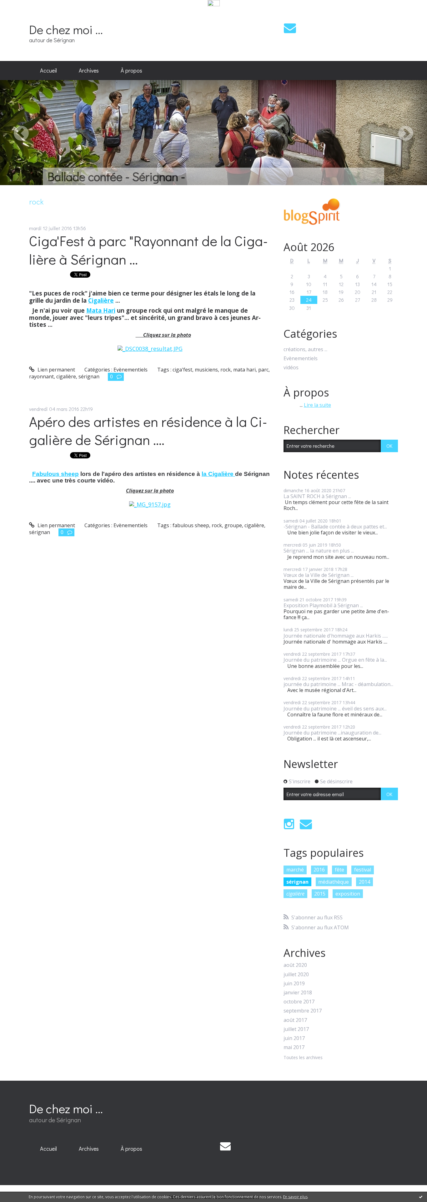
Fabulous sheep (55, 474)
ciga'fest (182, 369)
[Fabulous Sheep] (150, 504)
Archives (89, 70)
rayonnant (41, 376)
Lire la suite (317, 405)
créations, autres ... (305, 349)
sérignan (88, 376)
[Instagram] (289, 824)
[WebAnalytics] (214, 3)
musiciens (206, 369)
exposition (347, 893)
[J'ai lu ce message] (420, 1196)
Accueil (48, 70)
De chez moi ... (66, 29)
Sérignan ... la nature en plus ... (319, 550)
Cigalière (101, 300)
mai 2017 (294, 1047)
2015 (319, 893)
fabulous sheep (191, 525)
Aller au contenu (22, 13)
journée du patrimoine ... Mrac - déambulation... (338, 684)
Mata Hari (100, 310)
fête (339, 869)
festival (362, 869)
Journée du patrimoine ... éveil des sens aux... (335, 708)
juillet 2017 (296, 1029)
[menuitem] (48, 70)
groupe (233, 525)
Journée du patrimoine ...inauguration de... (332, 732)
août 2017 (295, 1020)
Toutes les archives (303, 1057)
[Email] (290, 28)
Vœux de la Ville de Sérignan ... (319, 575)
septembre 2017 (303, 1011)
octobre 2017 (299, 1002)
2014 (364, 881)
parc (263, 369)
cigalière (66, 376)
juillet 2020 (296, 974)
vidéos (291, 368)
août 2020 (295, 965)
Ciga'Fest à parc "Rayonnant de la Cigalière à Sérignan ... (148, 249)
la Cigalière (218, 474)
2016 (319, 869)
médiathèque (333, 881)
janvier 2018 (298, 993)
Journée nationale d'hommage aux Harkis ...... (336, 635)
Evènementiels (130, 369)
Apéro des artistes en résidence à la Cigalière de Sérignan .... (148, 430)
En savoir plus (295, 1196)
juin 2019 (294, 984)
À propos (131, 70)
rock (225, 369)
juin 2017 (294, 1038)
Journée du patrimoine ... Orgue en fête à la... (335, 659)
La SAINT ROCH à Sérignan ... (317, 496)
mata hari (244, 369)
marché (295, 869)
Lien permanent (55, 369)
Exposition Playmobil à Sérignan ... (323, 605)
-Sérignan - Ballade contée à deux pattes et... (335, 526)
